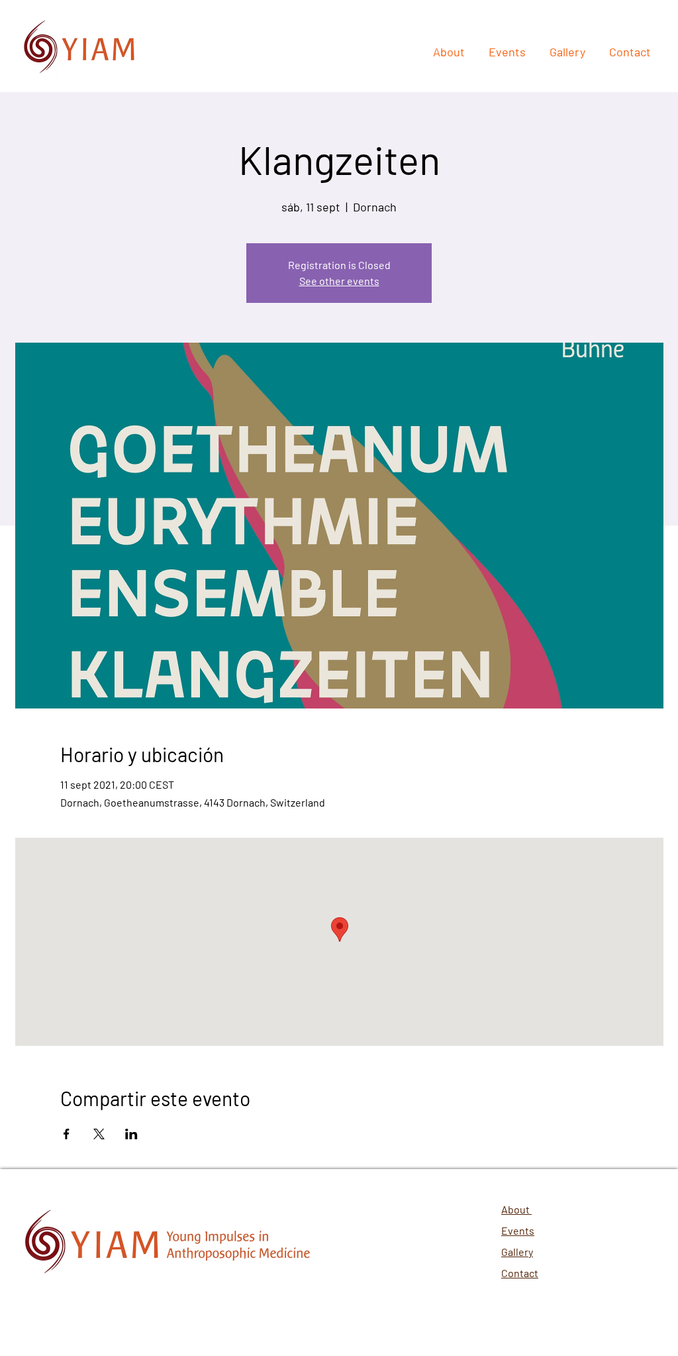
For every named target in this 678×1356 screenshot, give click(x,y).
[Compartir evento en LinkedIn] (131, 1134)
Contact (519, 1273)
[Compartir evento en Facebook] (66, 1134)
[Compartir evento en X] (99, 1134)
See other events (339, 280)
